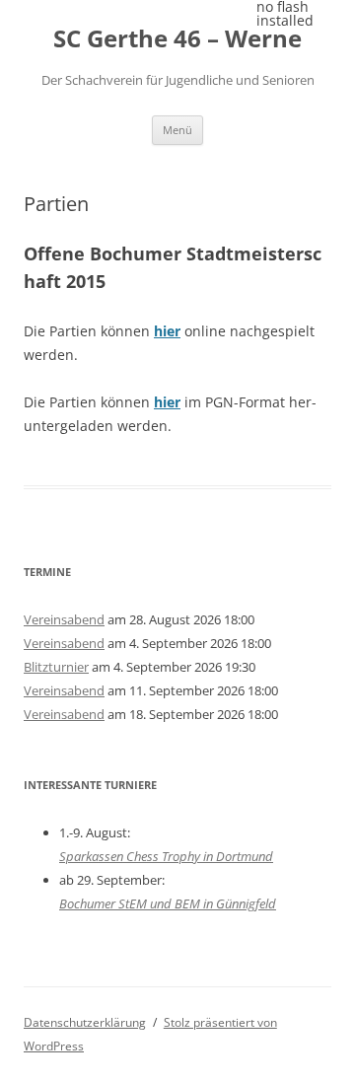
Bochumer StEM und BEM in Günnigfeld (167, 903)
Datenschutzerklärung (85, 1022)
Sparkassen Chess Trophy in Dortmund (166, 856)
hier (167, 331)
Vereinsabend (64, 619)
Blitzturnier (56, 667)
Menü (177, 129)
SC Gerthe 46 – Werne (177, 39)
